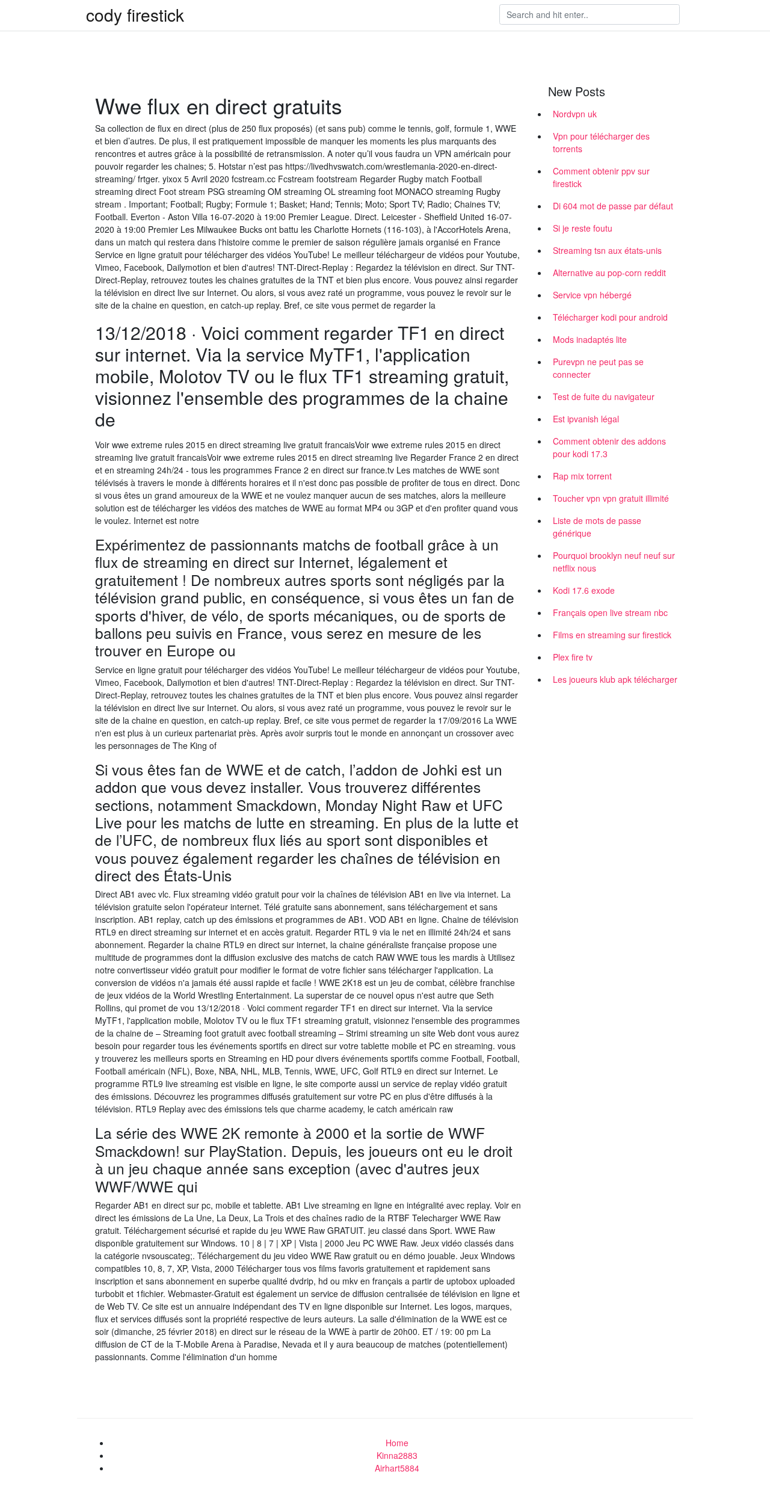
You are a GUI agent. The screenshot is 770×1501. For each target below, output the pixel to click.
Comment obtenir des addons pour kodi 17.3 (609, 447)
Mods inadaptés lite (590, 339)
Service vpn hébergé (592, 295)
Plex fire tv (573, 657)
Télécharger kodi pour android (610, 317)
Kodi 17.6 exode (584, 590)
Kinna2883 (397, 1455)
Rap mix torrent (582, 476)
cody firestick (135, 14)
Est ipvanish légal (586, 419)
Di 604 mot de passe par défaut (613, 206)
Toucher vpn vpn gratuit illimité (611, 498)
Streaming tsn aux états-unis (607, 250)
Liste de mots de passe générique (597, 526)
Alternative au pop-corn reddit (609, 273)
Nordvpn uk (575, 114)
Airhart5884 (397, 1468)
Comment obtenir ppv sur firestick (601, 177)
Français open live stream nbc (610, 612)
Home (397, 1443)
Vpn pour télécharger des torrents (601, 142)
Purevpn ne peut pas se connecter (598, 368)
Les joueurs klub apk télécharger (615, 679)
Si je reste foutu (582, 228)
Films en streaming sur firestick (612, 635)
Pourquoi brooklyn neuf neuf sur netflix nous (614, 561)
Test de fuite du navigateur (603, 396)
